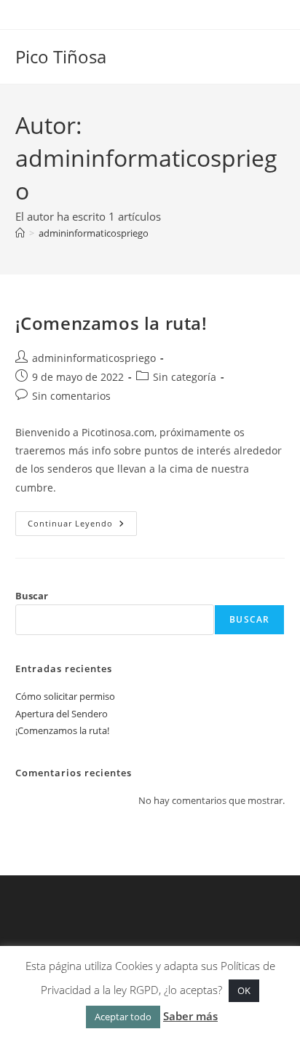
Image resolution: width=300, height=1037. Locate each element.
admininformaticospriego (94, 233)
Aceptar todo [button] (123, 1016)
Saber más (190, 1016)
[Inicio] (20, 233)
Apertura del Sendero (61, 713)
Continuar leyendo (82, 526)
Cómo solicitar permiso (65, 696)
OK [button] (243, 990)
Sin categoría (184, 377)
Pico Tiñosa (60, 56)
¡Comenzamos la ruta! (111, 323)
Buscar (31, 595)
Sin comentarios (71, 396)
